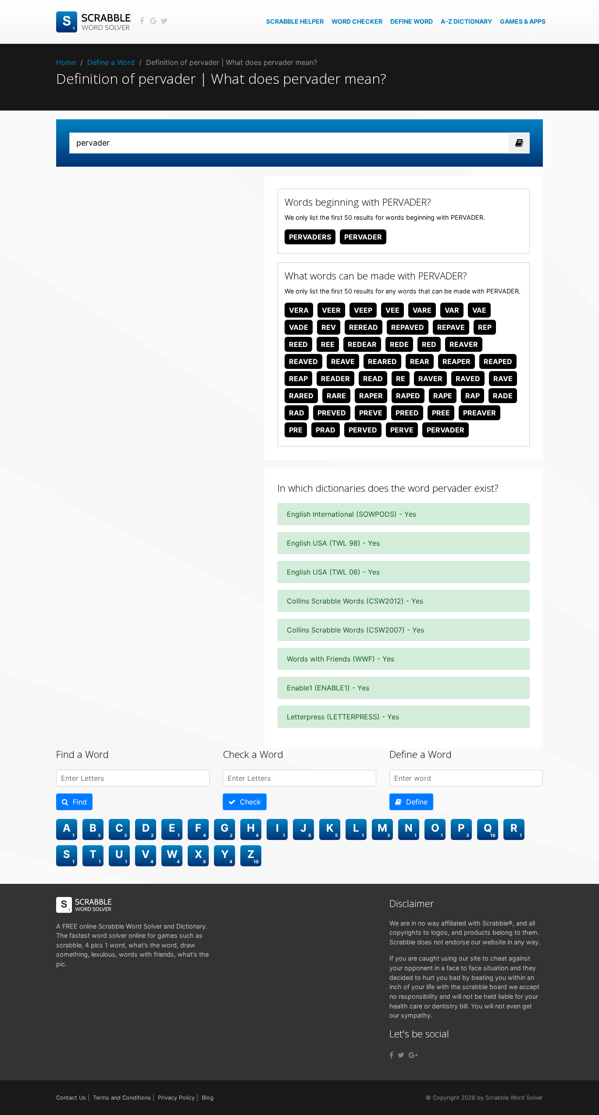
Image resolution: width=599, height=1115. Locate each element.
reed (298, 344)
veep (363, 310)
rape (442, 395)
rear (419, 361)
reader (335, 378)
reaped (498, 361)
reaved (303, 361)
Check (248, 801)
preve (370, 412)
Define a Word (111, 62)
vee (392, 310)
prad (325, 429)
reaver (463, 344)
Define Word (411, 21)
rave (503, 378)
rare (336, 395)
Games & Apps (523, 21)
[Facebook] (391, 1055)
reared (382, 361)
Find (77, 801)
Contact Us (71, 1097)
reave (343, 361)
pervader (363, 236)
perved (363, 429)
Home (66, 62)
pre (296, 429)
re (400, 378)
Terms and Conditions (122, 1097)
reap (298, 378)
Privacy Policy (176, 1097)
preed (407, 412)
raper (371, 395)
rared (301, 395)
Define (415, 801)
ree (328, 344)
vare (422, 310)
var (452, 310)
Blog (208, 1097)
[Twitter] (401, 1055)
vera (299, 310)
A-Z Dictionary (466, 21)
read (373, 378)
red (429, 344)
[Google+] (413, 1055)
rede (399, 344)
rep (485, 327)
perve (402, 429)
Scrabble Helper (295, 21)
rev (328, 327)
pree (441, 412)
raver (430, 378)
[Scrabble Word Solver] (94, 21)
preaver (479, 412)
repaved (407, 327)
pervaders (310, 236)
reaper (456, 361)
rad (296, 412)
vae (479, 310)
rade (503, 395)
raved (468, 378)
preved (331, 412)
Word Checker (357, 21)
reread (363, 327)
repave (451, 327)
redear (362, 344)
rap (472, 395)
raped (408, 395)
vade (298, 327)
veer (331, 310)
